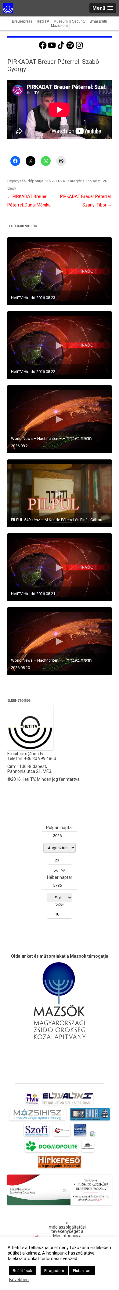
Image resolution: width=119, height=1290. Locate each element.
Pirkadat (93, 181)
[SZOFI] (36, 1136)
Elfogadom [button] (54, 1270)
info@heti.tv (31, 753)
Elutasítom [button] (82, 1270)
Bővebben (19, 1279)
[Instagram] (79, 48)
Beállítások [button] (22, 1270)
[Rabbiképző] (93, 1136)
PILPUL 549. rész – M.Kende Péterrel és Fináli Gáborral (58, 519)
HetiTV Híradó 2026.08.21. (33, 593)
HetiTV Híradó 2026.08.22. (33, 371)
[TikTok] (61, 48)
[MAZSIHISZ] (37, 1120)
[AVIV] (32, 1104)
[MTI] (62, 1136)
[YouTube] (51, 48)
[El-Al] (68, 1104)
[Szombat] (80, 1136)
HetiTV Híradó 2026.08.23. (33, 297)
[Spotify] (70, 48)
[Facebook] (42, 48)
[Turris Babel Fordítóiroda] (89, 1120)
